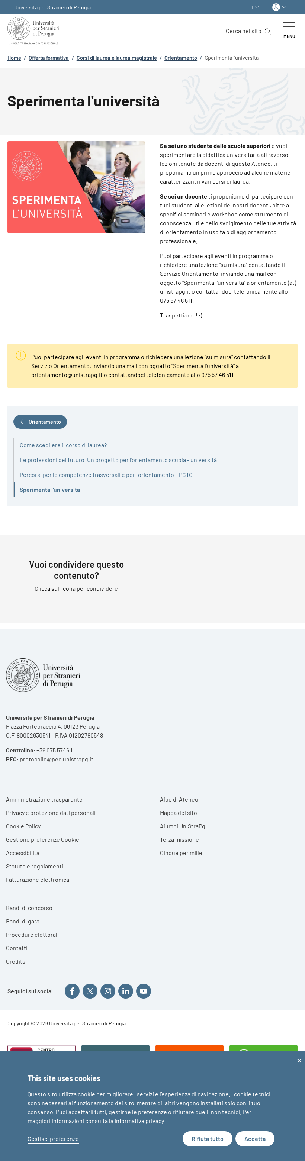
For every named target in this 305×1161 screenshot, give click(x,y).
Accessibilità (22, 852)
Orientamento (180, 58)
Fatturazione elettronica (37, 879)
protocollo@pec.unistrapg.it (56, 758)
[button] (254, 7)
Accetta (255, 1138)
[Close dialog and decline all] (299, 1055)
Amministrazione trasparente (44, 799)
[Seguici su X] (90, 991)
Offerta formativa (49, 58)
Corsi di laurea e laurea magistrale (117, 58)
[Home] (34, 30)
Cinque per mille (181, 852)
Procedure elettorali (32, 934)
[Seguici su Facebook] (72, 991)
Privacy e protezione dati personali (51, 812)
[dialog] (152, 1106)
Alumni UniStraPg (182, 825)
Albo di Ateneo (179, 799)
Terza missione (179, 839)
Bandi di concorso (29, 907)
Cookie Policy (23, 825)
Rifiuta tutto (208, 1138)
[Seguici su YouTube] (143, 991)
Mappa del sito (178, 812)
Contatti (17, 947)
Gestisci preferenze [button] (53, 1138)
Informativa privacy (139, 1120)
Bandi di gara (22, 921)
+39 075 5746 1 (54, 750)
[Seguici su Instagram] (107, 991)
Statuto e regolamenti (34, 866)
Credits (15, 961)
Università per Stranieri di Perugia (52, 7)
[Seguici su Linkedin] (125, 991)
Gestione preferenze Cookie (42, 839)
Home (14, 58)
